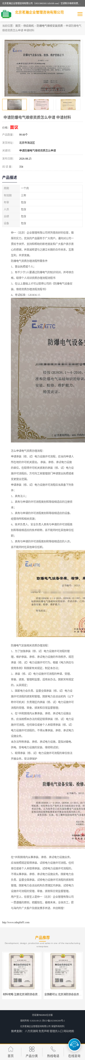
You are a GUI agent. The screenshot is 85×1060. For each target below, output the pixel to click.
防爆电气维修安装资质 (50, 25)
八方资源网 (31, 1031)
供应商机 (28, 25)
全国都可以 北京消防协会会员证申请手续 (27, 994)
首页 (17, 25)
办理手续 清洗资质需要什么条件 (63, 994)
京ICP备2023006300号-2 (53, 1020)
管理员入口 (56, 1031)
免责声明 (44, 1031)
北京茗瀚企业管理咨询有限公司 (35, 1026)
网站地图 (68, 1031)
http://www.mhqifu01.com (15, 922)
